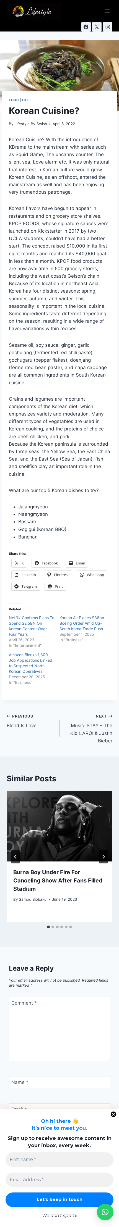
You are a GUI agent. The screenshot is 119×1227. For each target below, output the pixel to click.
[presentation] (59, 826)
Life (25, 100)
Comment (24, 1003)
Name (20, 1082)
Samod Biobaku (32, 899)
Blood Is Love (22, 721)
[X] (97, 26)
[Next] (103, 856)
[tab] (48, 927)
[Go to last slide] (15, 856)
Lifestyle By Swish (30, 124)
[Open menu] (107, 11)
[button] (105, 1212)
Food (14, 100)
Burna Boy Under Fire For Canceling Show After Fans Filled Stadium (57, 880)
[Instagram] (107, 26)
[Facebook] (86, 26)
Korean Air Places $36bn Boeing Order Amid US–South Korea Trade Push (82, 623)
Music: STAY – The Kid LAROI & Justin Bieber (91, 728)
